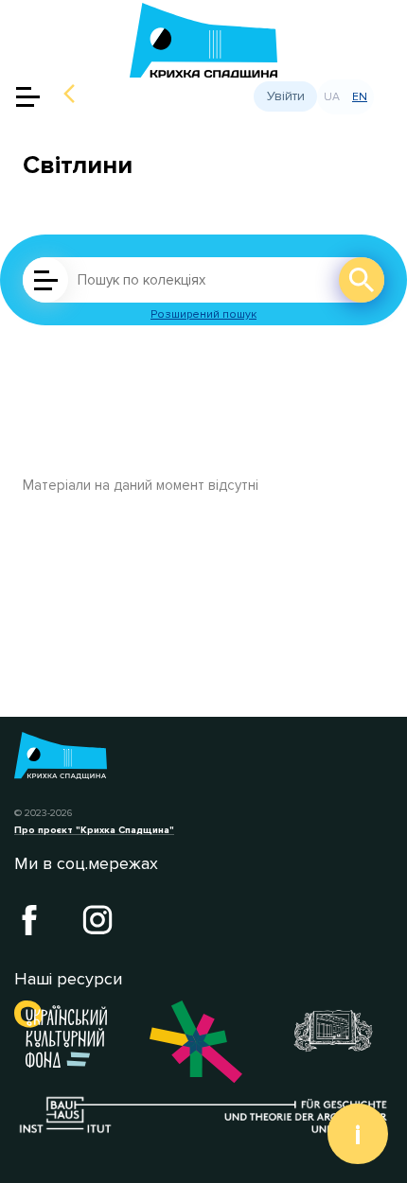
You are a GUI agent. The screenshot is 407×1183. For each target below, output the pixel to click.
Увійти (286, 96)
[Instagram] (97, 920)
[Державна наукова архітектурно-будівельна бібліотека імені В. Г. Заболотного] (339, 1030)
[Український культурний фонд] (67, 1034)
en (359, 97)
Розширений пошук (203, 314)
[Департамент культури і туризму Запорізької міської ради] (203, 1042)
